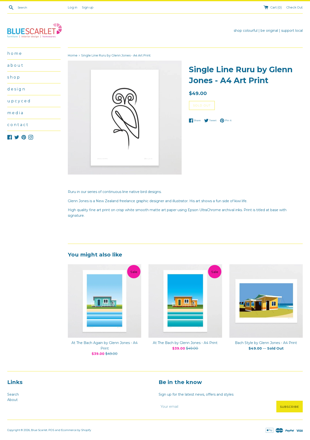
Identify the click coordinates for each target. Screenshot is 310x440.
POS (51, 430)
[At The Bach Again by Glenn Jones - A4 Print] (104, 301)
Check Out (294, 7)
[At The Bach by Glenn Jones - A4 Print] (185, 301)
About (12, 400)
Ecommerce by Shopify (76, 430)
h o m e (14, 53)
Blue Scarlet (39, 430)
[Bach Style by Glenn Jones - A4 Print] (266, 301)
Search (13, 394)
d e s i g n (16, 89)
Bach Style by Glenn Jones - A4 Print (266, 343)
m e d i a (15, 113)
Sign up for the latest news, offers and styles (196, 394)
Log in (72, 7)
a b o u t (15, 65)
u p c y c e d (18, 101)
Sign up (87, 7)
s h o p (13, 77)
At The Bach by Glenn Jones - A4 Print (185, 343)
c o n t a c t (17, 124)
